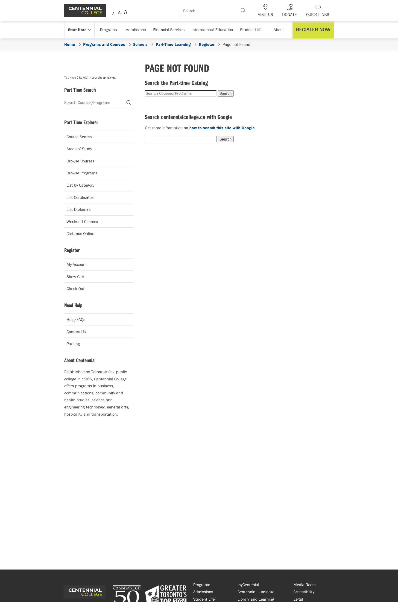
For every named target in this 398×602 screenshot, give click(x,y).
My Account (77, 264)
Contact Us (76, 331)
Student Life (250, 29)
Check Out (76, 288)
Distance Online (80, 233)
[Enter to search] (250, 10)
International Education (212, 29)
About (280, 29)
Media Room (304, 584)
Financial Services (171, 29)
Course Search (79, 136)
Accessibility (303, 591)
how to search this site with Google (222, 127)
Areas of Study (79, 148)
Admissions (138, 29)
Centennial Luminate (255, 591)
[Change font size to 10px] (119, 13)
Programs (108, 29)
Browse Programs (82, 173)
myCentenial (248, 584)
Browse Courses (80, 161)
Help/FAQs (76, 319)
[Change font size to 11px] (125, 13)
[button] (314, 29)
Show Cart (76, 276)
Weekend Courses (82, 221)
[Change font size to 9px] (113, 13)
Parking (73, 343)
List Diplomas (79, 209)
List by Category (80, 185)
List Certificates (80, 197)
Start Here (76, 29)
